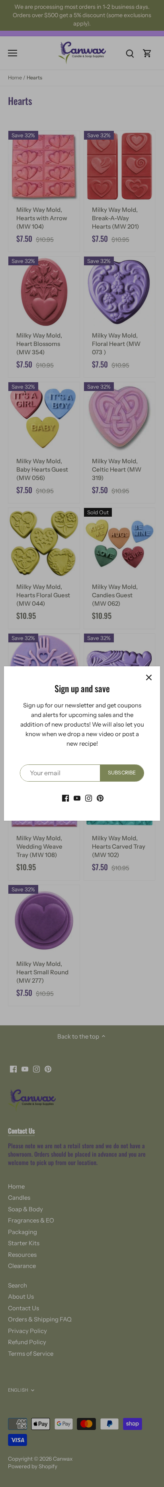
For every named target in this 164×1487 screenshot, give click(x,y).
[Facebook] (65, 798)
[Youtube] (77, 798)
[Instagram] (88, 798)
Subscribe (122, 773)
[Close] (149, 677)
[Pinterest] (100, 798)
